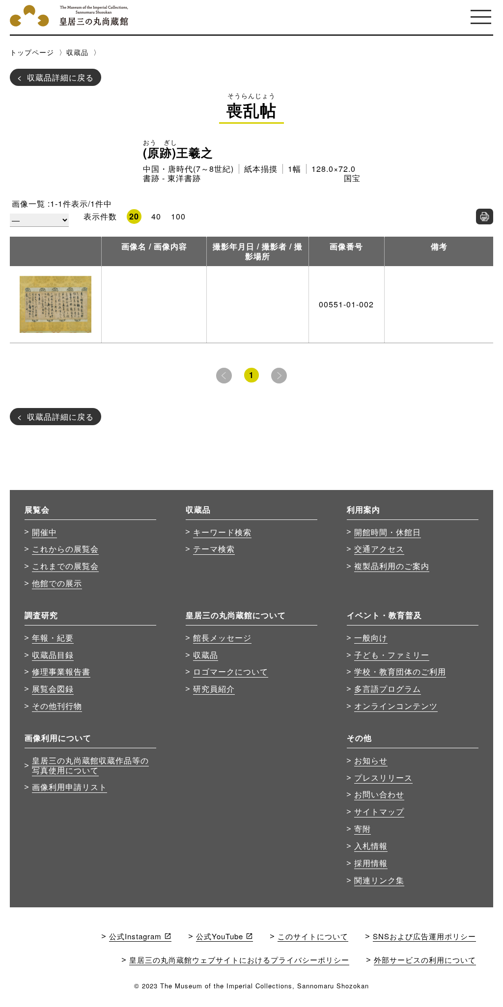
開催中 (44, 532)
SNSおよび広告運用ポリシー (424, 936)
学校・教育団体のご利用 (400, 671)
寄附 (362, 828)
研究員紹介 (214, 688)
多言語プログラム (387, 688)
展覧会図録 (53, 688)
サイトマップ (379, 811)
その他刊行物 (57, 705)
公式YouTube (219, 936)
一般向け (371, 637)
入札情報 (371, 845)
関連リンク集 (379, 880)
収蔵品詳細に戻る (60, 77)
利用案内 (363, 509)
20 (134, 216)
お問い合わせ (379, 794)
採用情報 (371, 863)
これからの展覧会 (65, 548)
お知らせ (371, 760)
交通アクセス (379, 548)
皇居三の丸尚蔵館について (236, 615)
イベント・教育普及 (384, 615)
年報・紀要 (53, 637)
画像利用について (58, 737)
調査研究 (41, 615)
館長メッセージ (222, 637)
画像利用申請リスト (69, 786)
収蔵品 (77, 52)
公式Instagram (135, 936)
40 (156, 216)
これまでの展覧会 (65, 566)
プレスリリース (383, 777)
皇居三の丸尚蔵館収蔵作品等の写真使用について (90, 765)
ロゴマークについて (230, 671)
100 (178, 216)
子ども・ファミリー (391, 654)
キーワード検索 (222, 532)
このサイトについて (313, 936)
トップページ (32, 52)
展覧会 (37, 509)
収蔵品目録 (53, 654)
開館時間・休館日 (387, 532)
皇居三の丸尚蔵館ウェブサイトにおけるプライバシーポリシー (239, 959)
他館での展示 (57, 583)
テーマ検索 (214, 548)
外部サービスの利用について (425, 959)
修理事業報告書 (61, 671)
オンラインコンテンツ (396, 705)
